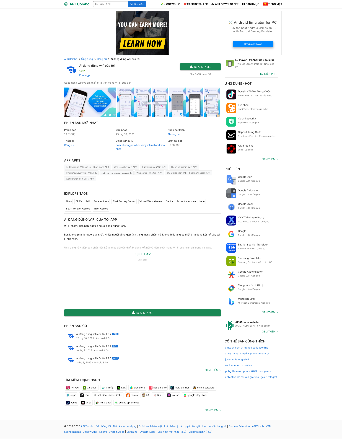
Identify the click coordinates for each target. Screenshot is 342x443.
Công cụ (69, 145)
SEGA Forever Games (78, 208)
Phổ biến (232, 169)
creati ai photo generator (254, 353)
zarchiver (92, 387)
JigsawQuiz (90, 431)
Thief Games (101, 208)
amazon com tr (234, 347)
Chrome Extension (239, 426)
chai (87, 395)
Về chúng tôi (103, 426)
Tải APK (202, 66)
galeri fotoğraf (269, 376)
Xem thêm (211, 370)
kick (123, 387)
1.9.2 (69, 134)
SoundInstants (72, 431)
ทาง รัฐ (109, 387)
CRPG (79, 201)
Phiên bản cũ (75, 326)
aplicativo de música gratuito (242, 376)
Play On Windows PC (200, 74)
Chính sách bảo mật (150, 426)
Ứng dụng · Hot (238, 83)
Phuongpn (85, 75)
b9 (147, 395)
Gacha (169, 201)
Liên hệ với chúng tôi (214, 426)
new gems (265, 371)
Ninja (69, 201)
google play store (197, 395)
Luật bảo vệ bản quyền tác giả (182, 426)
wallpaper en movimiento (239, 365)
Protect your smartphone (191, 201)
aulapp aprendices (129, 402)
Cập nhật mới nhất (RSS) (171, 431)
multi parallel (182, 387)
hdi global (105, 402)
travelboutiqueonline (256, 347)
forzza (134, 395)
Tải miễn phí (267, 73)
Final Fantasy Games (124, 201)
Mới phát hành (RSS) (200, 431)
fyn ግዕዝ (75, 387)
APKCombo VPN (261, 426)
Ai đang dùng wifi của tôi (97, 65)
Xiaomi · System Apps (111, 431)
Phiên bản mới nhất (81, 123)
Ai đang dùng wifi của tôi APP (90, 219)
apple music (160, 387)
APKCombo (70, 58)
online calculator (206, 387)
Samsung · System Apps (141, 431)
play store (139, 387)
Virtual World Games (150, 201)
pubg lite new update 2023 (241, 371)
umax (89, 402)
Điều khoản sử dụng (124, 426)
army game (231, 353)
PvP (88, 201)
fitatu (160, 395)
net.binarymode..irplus (109, 395)
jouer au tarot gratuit (237, 359)
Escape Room (101, 201)
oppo (73, 395)
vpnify (74, 402)
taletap (175, 395)
